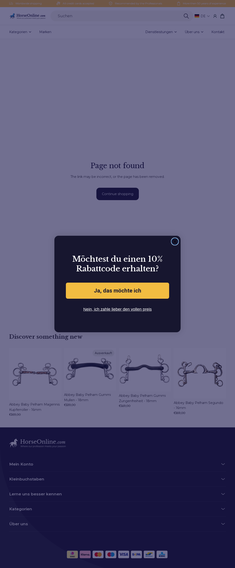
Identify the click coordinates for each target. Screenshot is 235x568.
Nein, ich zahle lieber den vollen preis (117, 309)
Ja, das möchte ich (117, 290)
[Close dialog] (174, 241)
